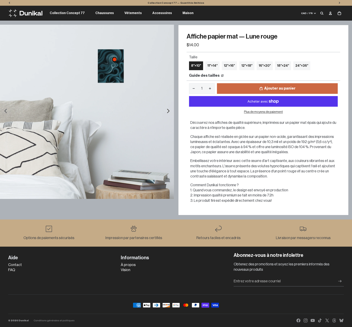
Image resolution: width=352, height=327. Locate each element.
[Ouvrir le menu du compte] (330, 13)
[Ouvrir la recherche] (321, 13)
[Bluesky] (341, 320)
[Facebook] (298, 320)
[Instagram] (305, 320)
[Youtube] (312, 320)
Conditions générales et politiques (54, 320)
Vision (125, 270)
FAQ (11, 270)
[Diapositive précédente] (4, 111)
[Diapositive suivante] (169, 111)
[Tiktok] (319, 320)
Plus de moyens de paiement (263, 111)
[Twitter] (327, 320)
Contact (15, 265)
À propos (128, 265)
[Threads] (334, 320)
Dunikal (24, 320)
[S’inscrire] (340, 281)
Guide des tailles (204, 75)
